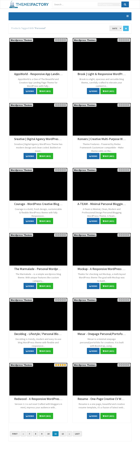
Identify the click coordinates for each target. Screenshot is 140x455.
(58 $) (46, 351)
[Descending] (126, 28)
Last (77, 433)
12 (63, 433)
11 (55, 433)
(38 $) (46, 416)
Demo (31, 91)
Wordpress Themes (21, 40)
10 (48, 433)
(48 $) (109, 156)
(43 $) (46, 91)
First (15, 433)
